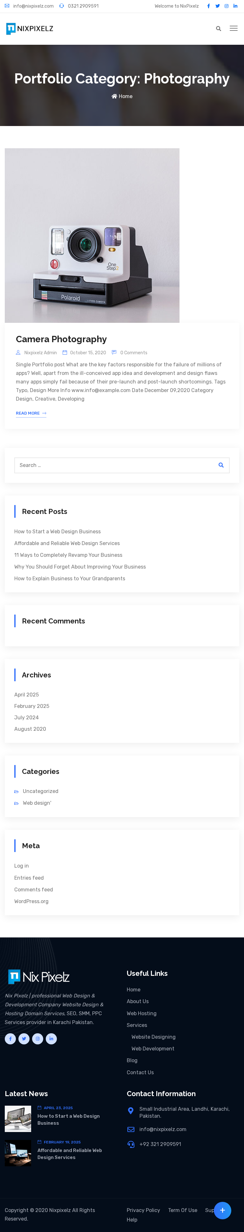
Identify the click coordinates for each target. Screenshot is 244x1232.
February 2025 (31, 706)
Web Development (153, 1049)
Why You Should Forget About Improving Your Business (80, 567)
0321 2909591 (82, 6)
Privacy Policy (143, 1210)
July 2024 (26, 718)
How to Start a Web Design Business (57, 532)
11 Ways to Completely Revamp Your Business (68, 555)
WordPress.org (31, 901)
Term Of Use (182, 1210)
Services (137, 1025)
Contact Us (140, 1072)
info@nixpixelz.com (33, 6)
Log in (21, 866)
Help (132, 1220)
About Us (138, 1001)
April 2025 (26, 695)
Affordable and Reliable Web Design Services (67, 543)
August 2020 (30, 729)
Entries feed (29, 878)
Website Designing (154, 1037)
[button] (234, 28)
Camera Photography (61, 339)
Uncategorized (40, 791)
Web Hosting (142, 1013)
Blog (132, 1060)
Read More (28, 413)
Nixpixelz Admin (40, 353)
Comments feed (33, 890)
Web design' (37, 803)
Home (125, 96)
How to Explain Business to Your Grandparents (69, 579)
